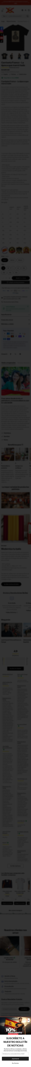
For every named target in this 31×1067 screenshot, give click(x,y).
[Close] (29, 1020)
